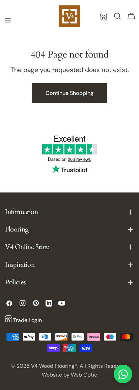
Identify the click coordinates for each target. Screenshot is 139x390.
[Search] (117, 16)
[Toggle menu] (8, 20)
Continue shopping (69, 93)
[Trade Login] (103, 16)
